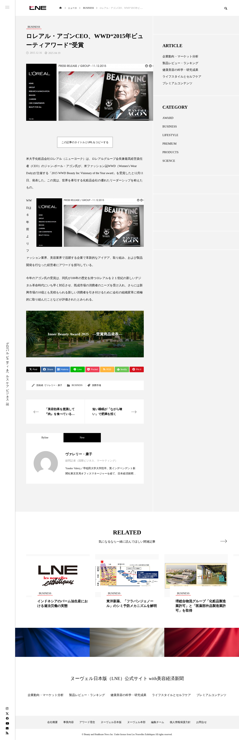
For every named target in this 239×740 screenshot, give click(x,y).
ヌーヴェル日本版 (111, 722)
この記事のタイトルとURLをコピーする (84, 142)
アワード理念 (87, 722)
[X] (7, 713)
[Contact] (7, 728)
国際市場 (96, 385)
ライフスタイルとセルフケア (181, 76)
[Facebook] (7, 718)
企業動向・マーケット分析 (180, 56)
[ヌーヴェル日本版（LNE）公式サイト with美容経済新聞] (37, 8)
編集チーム (157, 722)
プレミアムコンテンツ (177, 83)
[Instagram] (7, 708)
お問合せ (201, 722)
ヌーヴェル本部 (136, 722)
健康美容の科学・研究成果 (180, 69)
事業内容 (68, 722)
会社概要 (52, 722)
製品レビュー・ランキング (180, 63)
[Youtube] (7, 723)
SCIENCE (168, 160)
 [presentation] (223, 541)
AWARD (167, 117)
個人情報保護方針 (180, 722)
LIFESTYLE (170, 135)
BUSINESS (77, 385)
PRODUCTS (170, 152)
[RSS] (7, 732)
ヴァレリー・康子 (53, 385)
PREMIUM (169, 143)
